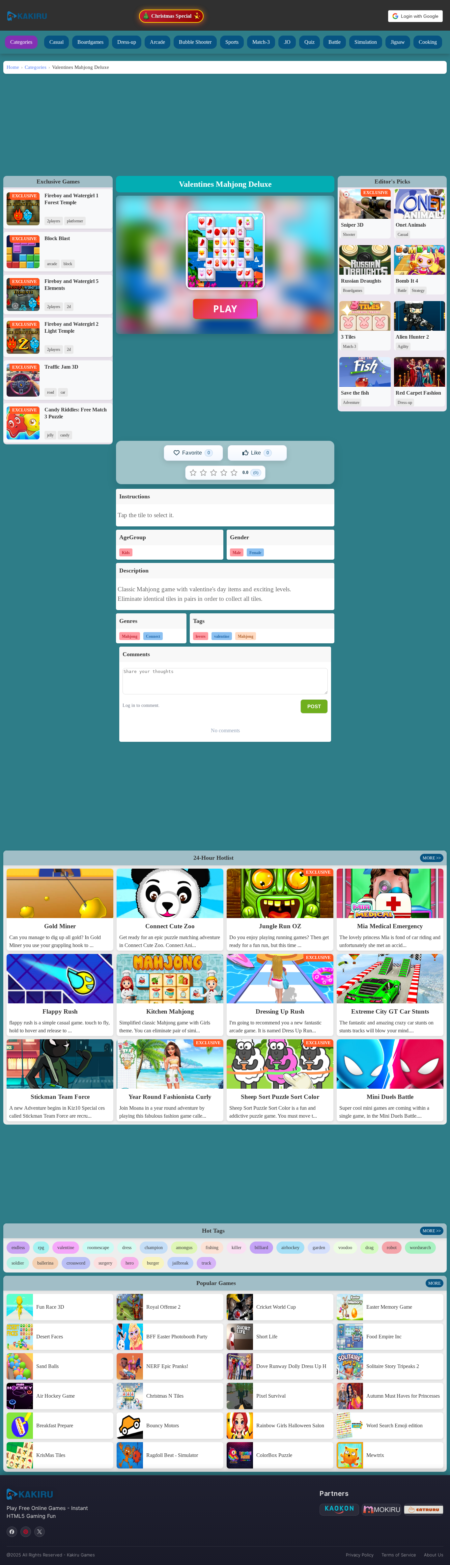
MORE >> (432, 857)
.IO (287, 42)
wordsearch (420, 1247)
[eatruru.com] (423, 1510)
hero (130, 1263)
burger (153, 1263)
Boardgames (90, 42)
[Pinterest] (25, 1531)
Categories (21, 42)
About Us (433, 1554)
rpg (41, 1247)
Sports (232, 42)
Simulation (365, 42)
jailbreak (180, 1263)
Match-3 (261, 42)
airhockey (290, 1247)
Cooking (428, 42)
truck (206, 1263)
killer (236, 1247)
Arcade (157, 42)
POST (314, 706)
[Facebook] (12, 1531)
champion (154, 1247)
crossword (76, 1263)
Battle (334, 42)
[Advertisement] (225, 123)
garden (319, 1247)
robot (392, 1247)
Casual (56, 42)
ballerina (45, 1263)
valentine (65, 1247)
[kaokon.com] (339, 1510)
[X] (39, 1531)
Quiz (309, 42)
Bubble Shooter (195, 42)
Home (13, 67)
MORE (434, 1283)
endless (18, 1247)
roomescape (98, 1247)
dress (126, 1247)
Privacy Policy (360, 1554)
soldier (18, 1263)
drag (369, 1247)
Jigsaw (398, 42)
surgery (105, 1263)
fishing (212, 1247)
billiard (261, 1247)
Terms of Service (398, 1554)
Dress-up (126, 42)
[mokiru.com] (381, 1510)
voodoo (345, 1247)
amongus (184, 1247)
